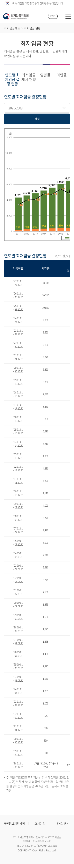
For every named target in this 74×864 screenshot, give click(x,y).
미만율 (62, 75)
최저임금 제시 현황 (28, 77)
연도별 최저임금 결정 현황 (12, 80)
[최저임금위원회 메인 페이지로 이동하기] (16, 16)
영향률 (45, 75)
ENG (52, 16)
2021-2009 (15, 108)
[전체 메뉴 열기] (68, 16)
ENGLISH (62, 823)
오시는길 (40, 823)
